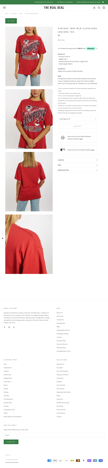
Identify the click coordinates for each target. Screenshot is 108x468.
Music (59, 396)
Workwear (60, 378)
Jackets (6, 371)
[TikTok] (14, 327)
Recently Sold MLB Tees (31, 13)
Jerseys (6, 406)
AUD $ (7, 455)
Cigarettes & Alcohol (63, 392)
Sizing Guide (61, 323)
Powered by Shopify (11, 462)
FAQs (58, 327)
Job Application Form (64, 351)
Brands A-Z (60, 364)
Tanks (6, 413)
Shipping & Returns (63, 330)
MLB (21, 13)
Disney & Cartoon (62, 375)
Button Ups (7, 375)
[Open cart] (104, 7)
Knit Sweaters (8, 399)
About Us (60, 313)
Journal (59, 337)
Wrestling (60, 406)
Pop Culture (60, 389)
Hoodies (6, 396)
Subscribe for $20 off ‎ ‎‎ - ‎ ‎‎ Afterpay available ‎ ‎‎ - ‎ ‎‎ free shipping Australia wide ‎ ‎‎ (70, 2)
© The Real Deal (11, 459)
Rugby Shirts (8, 378)
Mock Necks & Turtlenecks (12, 416)
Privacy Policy (61, 341)
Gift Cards (60, 316)
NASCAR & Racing (63, 403)
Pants (5, 385)
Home (7, 13)
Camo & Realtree (62, 371)
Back (13, 20)
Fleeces (6, 392)
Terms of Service (62, 344)
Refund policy (61, 348)
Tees (5, 364)
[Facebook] (4, 327)
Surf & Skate (61, 385)
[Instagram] (9, 327)
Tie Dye (59, 416)
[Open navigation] (4, 7)
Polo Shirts (7, 382)
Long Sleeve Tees (9, 410)
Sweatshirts (7, 368)
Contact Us (60, 320)
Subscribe (11, 442)
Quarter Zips (8, 403)
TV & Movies (61, 413)
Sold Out (78, 126)
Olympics (60, 399)
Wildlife (59, 382)
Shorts (6, 389)
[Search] (99, 7)
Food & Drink (61, 410)
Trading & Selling (62, 334)
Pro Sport (14, 13)
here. (81, 139)
